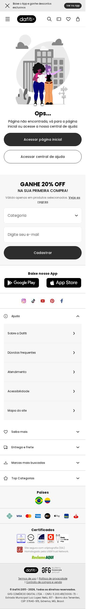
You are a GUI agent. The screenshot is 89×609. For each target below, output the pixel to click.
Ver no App (73, 5)
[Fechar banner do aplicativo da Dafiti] (7, 6)
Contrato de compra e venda (44, 582)
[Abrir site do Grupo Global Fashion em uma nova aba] (51, 570)
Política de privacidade (53, 578)
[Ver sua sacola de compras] (78, 19)
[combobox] (43, 215)
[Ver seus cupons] (59, 19)
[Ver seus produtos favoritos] (68, 19)
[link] (26, 19)
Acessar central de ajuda (43, 156)
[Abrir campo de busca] (49, 19)
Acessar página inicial (43, 139)
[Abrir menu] (7, 19)
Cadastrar (43, 252)
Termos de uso (27, 578)
